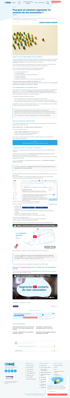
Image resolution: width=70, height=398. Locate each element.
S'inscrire (57, 394)
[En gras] (19, 346)
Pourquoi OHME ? (30, 377)
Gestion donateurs (30, 369)
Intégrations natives (30, 375)
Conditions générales (42, 393)
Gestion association (30, 365)
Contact (56, 367)
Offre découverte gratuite (31, 379)
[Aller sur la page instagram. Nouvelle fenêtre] (15, 371)
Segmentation (47, 22)
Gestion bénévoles (30, 371)
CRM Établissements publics (45, 387)
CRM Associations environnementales (44, 370)
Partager (16, 306)
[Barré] (24, 346)
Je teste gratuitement (56, 1)
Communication (54, 22)
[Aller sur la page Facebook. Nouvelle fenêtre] (12, 371)
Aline (56, 306)
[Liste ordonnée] (25, 346)
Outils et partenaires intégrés (28, 2)
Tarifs (36, 2)
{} (33, 346)
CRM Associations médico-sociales (45, 382)
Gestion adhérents (30, 367)
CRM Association (43, 365)
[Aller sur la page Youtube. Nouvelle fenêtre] (9, 371)
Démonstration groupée (59, 365)
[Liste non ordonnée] (27, 346)
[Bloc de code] (30, 346)
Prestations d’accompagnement (58, 375)
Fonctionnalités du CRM (31, 373)
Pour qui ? (19, 2)
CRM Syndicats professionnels (46, 372)
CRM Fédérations (44, 377)
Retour (14, 7)
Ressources (41, 2)
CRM (16, 160)
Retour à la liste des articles (35, 310)
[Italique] (21, 346)
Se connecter (54, 3)
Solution (13, 2)
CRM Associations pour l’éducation (45, 385)
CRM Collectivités (44, 379)
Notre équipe (47, 2)
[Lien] (32, 346)
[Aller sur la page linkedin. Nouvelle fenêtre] (6, 371)
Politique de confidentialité (34, 393)
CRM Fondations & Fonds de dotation (45, 375)
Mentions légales (26, 393)
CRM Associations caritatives (46, 367)
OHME (16, 137)
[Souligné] (22, 346)
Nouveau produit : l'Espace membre (59, 372)
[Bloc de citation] (28, 346)
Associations (42, 22)
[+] (34, 346)
